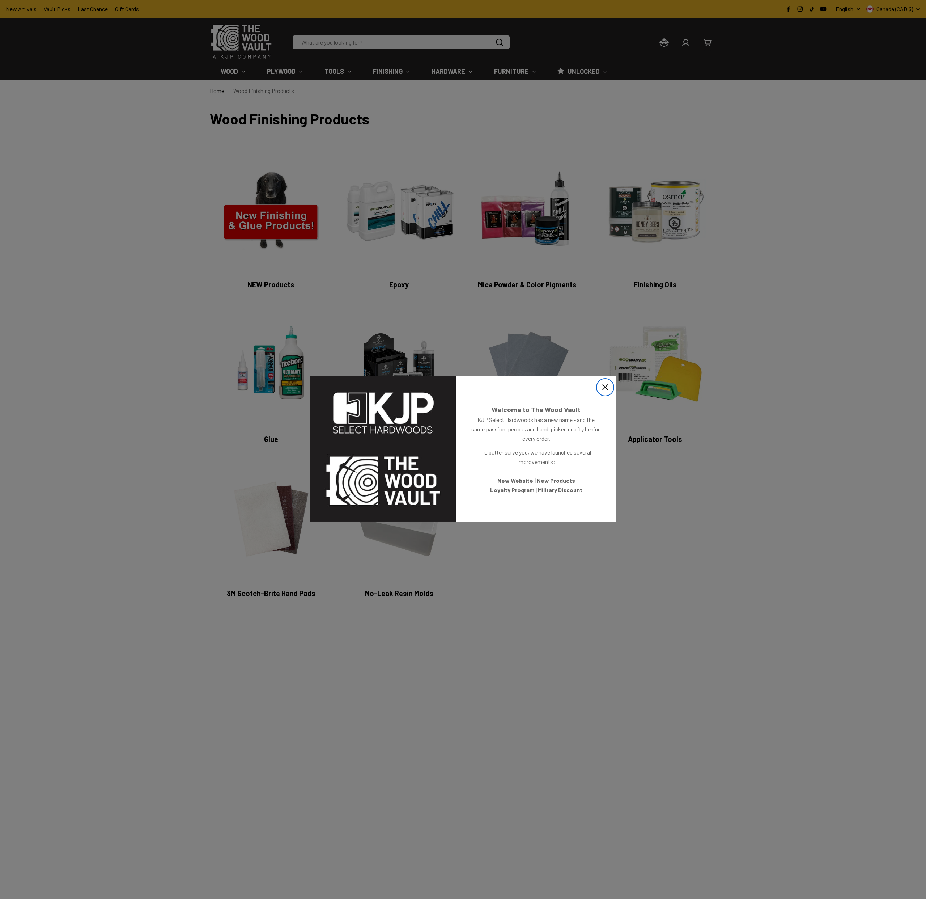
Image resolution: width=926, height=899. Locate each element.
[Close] (605, 387)
